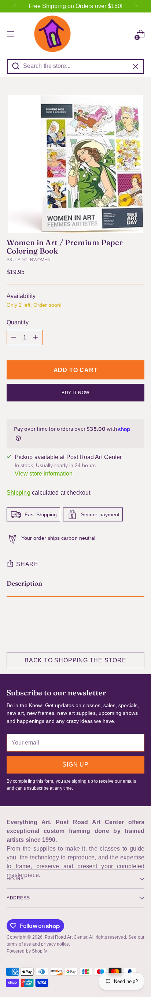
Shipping (18, 493)
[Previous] (15, 6)
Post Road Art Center (66, 937)
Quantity (18, 322)
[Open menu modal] (10, 33)
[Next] (136, 6)
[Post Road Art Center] (75, 33)
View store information (44, 473)
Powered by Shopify (27, 951)
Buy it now (75, 392)
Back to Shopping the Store (75, 660)
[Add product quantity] (35, 337)
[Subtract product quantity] (13, 337)
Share (27, 564)
